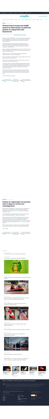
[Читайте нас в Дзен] (18, 401)
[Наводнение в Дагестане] (33, 370)
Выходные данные (33, 398)
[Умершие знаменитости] (24, 370)
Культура (23, 19)
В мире (11, 19)
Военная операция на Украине (6, 373)
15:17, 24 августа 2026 (10, 89)
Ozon (4, 228)
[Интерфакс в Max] (24, 401)
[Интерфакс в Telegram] (19, 401)
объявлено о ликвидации (21, 221)
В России (7, 19)
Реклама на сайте (26, 380)
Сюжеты (37, 19)
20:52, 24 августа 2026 (10, 199)
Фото (41, 19)
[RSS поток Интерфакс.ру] (22, 401)
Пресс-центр (16, 380)
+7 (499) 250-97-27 (35, 388)
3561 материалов (14, 375)
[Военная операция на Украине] (7, 370)
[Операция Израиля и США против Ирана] (16, 371)
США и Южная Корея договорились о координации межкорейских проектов (20, 35)
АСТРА (4, 400)
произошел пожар (13, 218)
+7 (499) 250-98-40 (28, 388)
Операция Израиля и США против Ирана (15, 373)
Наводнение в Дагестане (32, 373)
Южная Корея (8, 75)
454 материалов (23, 374)
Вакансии (21, 380)
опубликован (20, 123)
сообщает (16, 210)
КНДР (4, 75)
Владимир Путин (5, 162)
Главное (3, 19)
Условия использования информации (36, 397)
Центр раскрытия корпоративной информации (22, 399)
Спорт (20, 19)
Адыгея (7, 228)
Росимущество (11, 162)
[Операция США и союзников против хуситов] (42, 370)
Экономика (16, 19)
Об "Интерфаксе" (10, 380)
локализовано (23, 220)
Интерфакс (24, 16)
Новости (33, 19)
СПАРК (4, 396)
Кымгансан (13, 75)
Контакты (4, 380)
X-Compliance (5, 397)
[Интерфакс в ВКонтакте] (21, 401)
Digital (30, 19)
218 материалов (40, 375)
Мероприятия (33, 380)
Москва (27, 19)
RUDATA (19, 397)
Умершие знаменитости (23, 373)
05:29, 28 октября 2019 (9, 23)
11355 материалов (6, 374)
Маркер (4, 399)
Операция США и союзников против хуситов (42, 373)
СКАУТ (4, 398)
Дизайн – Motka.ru (33, 399)
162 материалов (32, 374)
